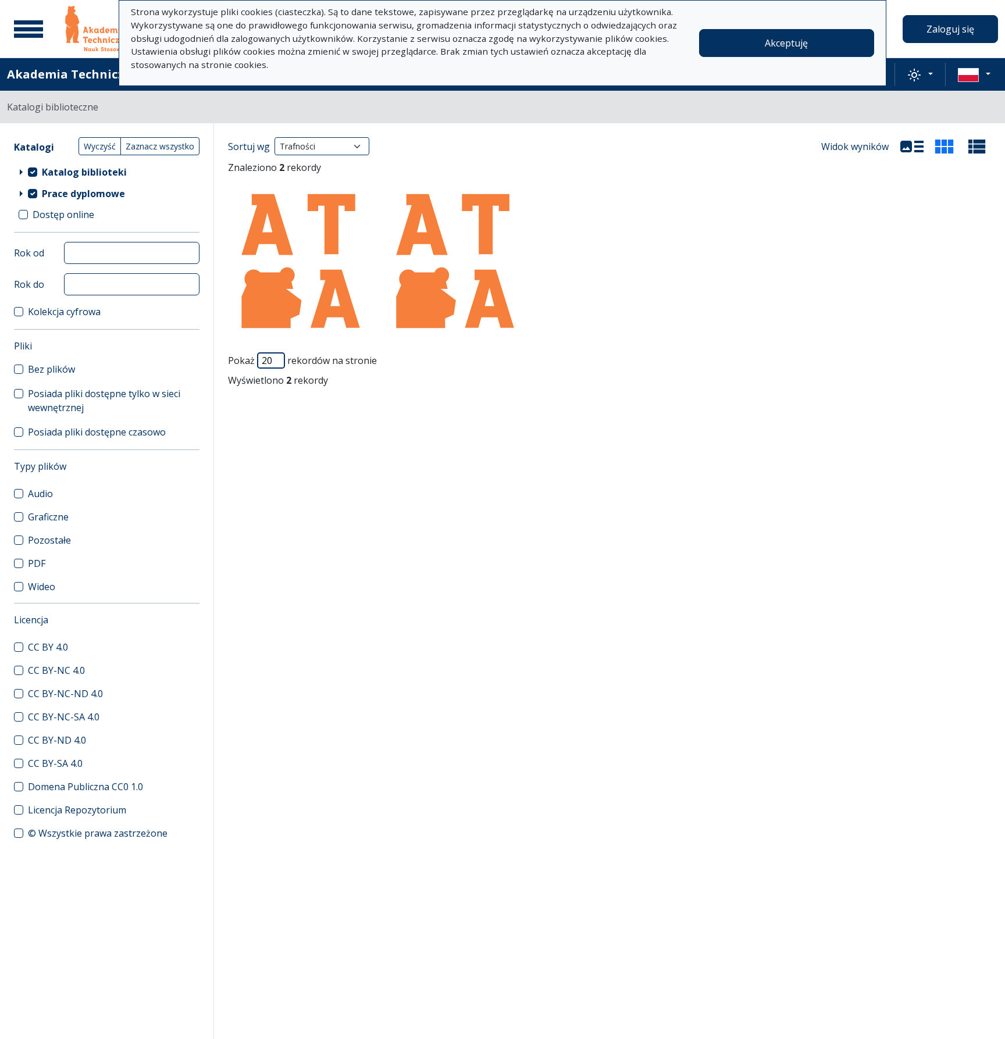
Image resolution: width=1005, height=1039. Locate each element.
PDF (36, 563)
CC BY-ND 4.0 (57, 740)
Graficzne (48, 516)
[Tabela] (977, 146)
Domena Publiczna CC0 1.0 (85, 786)
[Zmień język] (974, 74)
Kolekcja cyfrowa (64, 311)
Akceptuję (786, 43)
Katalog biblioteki (84, 172)
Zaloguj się (950, 29)
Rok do (29, 284)
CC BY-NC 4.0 (56, 670)
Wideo (41, 586)
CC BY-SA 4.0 (55, 763)
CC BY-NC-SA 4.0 (63, 716)
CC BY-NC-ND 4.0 (65, 693)
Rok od (29, 253)
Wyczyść (100, 146)
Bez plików (51, 369)
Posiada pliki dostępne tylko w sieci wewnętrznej (104, 400)
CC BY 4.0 (48, 647)
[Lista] (912, 146)
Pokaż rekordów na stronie (302, 360)
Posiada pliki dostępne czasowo (97, 432)
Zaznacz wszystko (160, 146)
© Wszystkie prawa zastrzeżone (98, 833)
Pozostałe (49, 540)
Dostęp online (63, 214)
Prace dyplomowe (83, 193)
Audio (40, 493)
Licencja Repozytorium (77, 810)
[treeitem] (106, 171)
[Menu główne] (28, 29)
